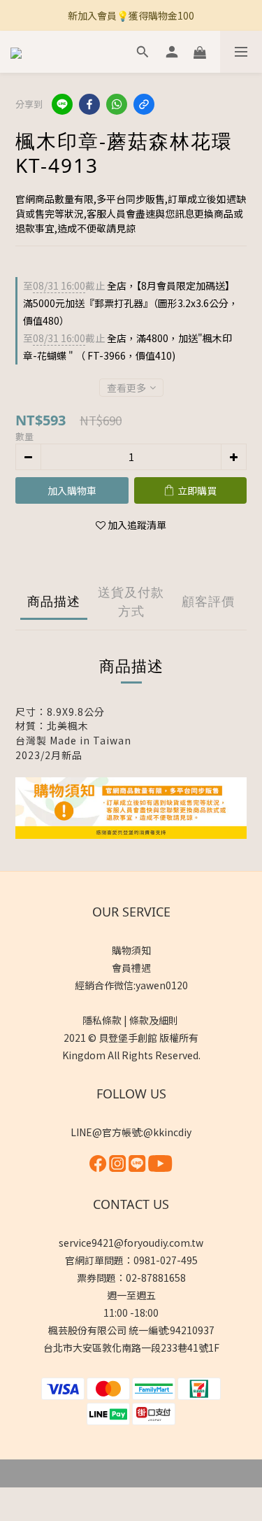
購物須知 (131, 950)
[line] (62, 104)
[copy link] (143, 104)
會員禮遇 (131, 968)
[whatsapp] (116, 104)
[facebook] (89, 104)
